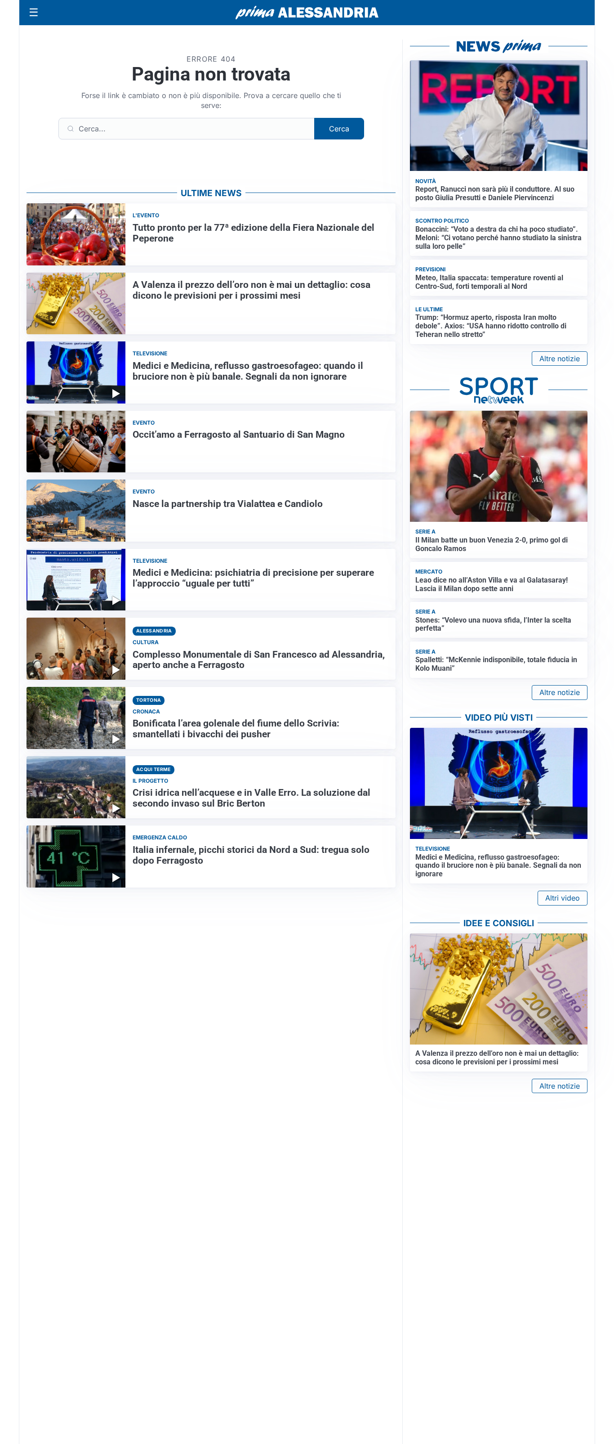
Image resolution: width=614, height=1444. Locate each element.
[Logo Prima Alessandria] (307, 12)
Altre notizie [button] (559, 358)
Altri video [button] (562, 897)
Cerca (339, 128)
